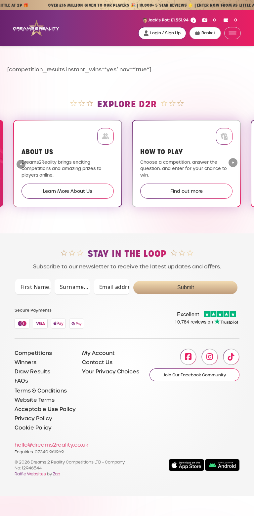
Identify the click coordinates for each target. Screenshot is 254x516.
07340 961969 (49, 451)
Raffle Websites (30, 473)
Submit (185, 287)
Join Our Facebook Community (194, 375)
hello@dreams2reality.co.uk (52, 444)
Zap (56, 473)
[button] (233, 163)
